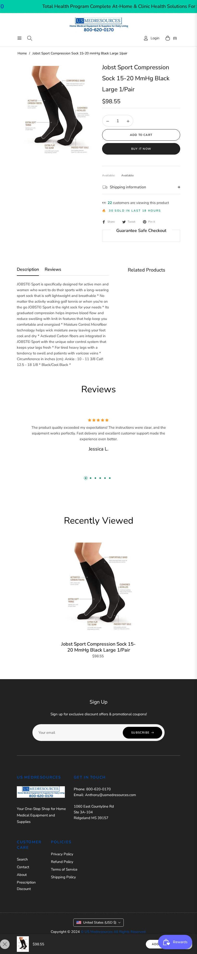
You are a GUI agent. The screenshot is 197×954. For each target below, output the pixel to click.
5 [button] (105, 478)
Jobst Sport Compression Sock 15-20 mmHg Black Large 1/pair (98, 647)
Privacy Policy (62, 854)
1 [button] (85, 478)
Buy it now (141, 149)
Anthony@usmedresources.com (110, 794)
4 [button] (100, 478)
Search (22, 859)
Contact (23, 867)
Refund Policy (62, 861)
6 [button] (110, 478)
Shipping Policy (63, 877)
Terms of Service (64, 869)
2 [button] (90, 478)
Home (22, 53)
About (22, 874)
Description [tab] (28, 269)
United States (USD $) (99, 922)
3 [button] (95, 478)
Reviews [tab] (53, 269)
